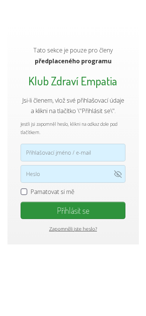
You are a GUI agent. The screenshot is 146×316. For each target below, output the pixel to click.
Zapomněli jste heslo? (73, 228)
